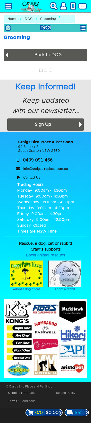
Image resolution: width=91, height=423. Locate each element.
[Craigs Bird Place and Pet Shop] (31, 6)
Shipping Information (22, 392)
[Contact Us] (82, 6)
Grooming (48, 19)
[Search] (54, 6)
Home (12, 19)
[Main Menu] (8, 6)
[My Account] (63, 6)
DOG (29, 19)
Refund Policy (65, 392)
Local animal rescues (45, 255)
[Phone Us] (73, 6)
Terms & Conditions (21, 401)
